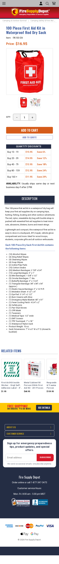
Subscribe (45, 457)
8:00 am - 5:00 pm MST (33, 494)
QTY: (8, 117)
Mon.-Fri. (18, 494)
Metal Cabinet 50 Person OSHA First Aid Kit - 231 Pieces (33, 385)
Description (29, 198)
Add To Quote (29, 137)
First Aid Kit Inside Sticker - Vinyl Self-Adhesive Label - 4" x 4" (11, 385)
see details (44, 407)
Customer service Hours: (29, 488)
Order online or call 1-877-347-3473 (29, 482)
